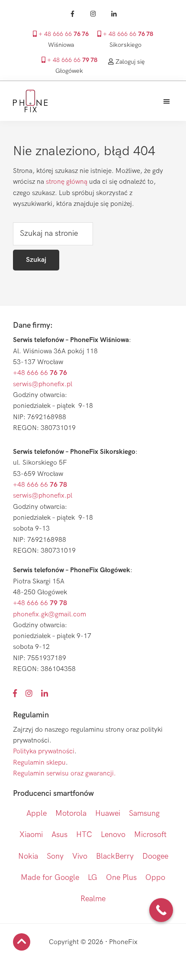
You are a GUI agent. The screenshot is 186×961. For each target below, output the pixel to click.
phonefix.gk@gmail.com (49, 614)
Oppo (155, 877)
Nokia (28, 856)
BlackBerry (115, 856)
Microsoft (150, 834)
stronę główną (66, 182)
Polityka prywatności (43, 751)
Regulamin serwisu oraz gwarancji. (64, 773)
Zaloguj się (129, 61)
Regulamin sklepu (39, 763)
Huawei (107, 813)
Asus (59, 834)
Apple (36, 813)
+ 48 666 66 (63, 34)
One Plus (121, 877)
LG (92, 877)
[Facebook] (72, 13)
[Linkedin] (113, 13)
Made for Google (50, 877)
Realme (93, 898)
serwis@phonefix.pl (42, 384)
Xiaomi (31, 834)
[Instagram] (93, 13)
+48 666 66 (40, 373)
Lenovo (113, 834)
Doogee (155, 856)
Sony (55, 856)
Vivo (79, 856)
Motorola (71, 813)
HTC (84, 834)
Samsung (144, 813)
